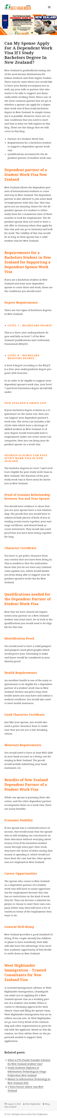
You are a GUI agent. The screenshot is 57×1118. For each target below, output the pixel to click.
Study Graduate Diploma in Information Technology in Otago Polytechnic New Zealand (27, 1071)
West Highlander (33, 1104)
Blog (47, 1104)
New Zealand (10, 1106)
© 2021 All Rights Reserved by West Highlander (26, 1114)
